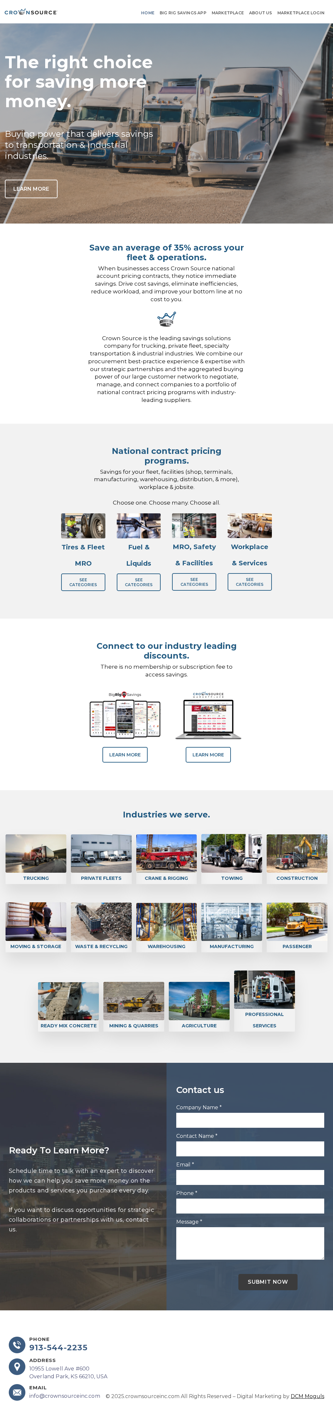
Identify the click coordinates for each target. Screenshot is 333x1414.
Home (147, 12)
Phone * (186, 1193)
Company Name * (199, 1107)
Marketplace (228, 12)
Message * (189, 1222)
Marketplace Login (301, 12)
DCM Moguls (307, 1396)
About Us (260, 12)
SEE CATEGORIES (83, 582)
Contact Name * (197, 1136)
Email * (185, 1165)
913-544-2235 (58, 1348)
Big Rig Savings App (183, 12)
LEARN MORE (31, 189)
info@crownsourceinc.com (64, 1396)
